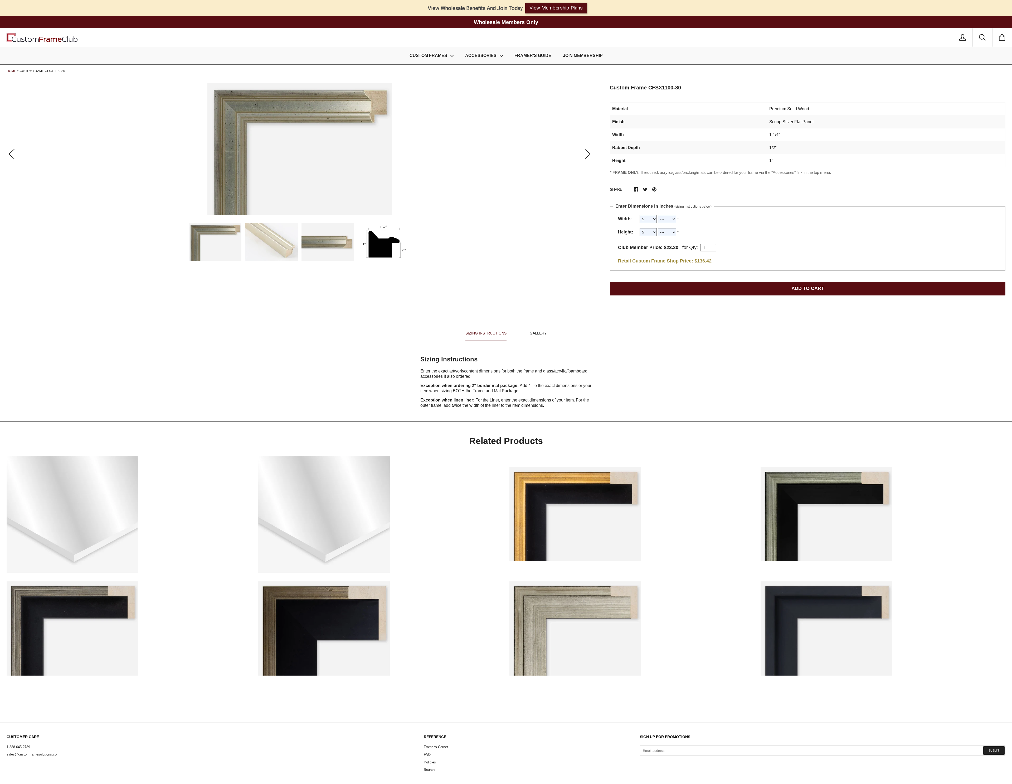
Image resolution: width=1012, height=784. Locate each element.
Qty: (693, 247)
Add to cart (807, 288)
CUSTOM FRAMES (429, 55)
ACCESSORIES (481, 55)
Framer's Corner (436, 747)
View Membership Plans (556, 8)
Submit (994, 750)
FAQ (427, 755)
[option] (299, 149)
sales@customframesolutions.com (33, 754)
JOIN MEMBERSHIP (583, 55)
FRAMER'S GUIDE (532, 55)
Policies (430, 762)
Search (429, 770)
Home (11, 71)
